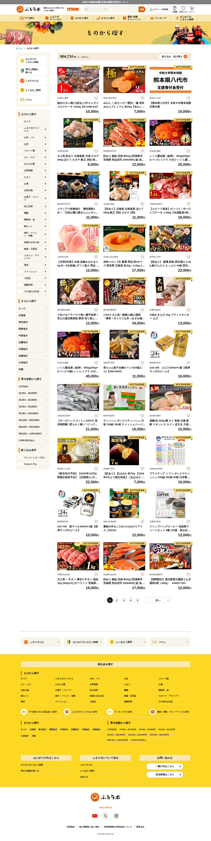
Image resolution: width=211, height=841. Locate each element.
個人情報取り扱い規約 (89, 827)
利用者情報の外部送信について (118, 827)
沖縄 (21, 369)
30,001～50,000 (28, 406)
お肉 (126, 678)
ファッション (61, 701)
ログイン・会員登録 (160, 9)
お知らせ (84, 777)
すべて (27, 121)
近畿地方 (23, 342)
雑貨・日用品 (130, 696)
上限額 (174, 12)
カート (191, 12)
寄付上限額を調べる (30, 771)
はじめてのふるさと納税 (32, 765)
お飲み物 (25, 690)
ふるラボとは (86, 765)
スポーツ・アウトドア (169, 696)
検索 (142, 9)
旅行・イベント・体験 (65, 696)
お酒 (161, 684)
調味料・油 (164, 690)
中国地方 (23, 349)
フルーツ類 (164, 678)
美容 (23, 701)
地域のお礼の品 (97, 696)
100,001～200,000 (29, 420)
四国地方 (23, 356)
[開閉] (45, 129)
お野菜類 (94, 684)
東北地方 (23, 322)
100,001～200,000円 (137, 735)
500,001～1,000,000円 (117, 740)
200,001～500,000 (29, 427)
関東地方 (23, 329)
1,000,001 (27, 440)
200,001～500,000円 (159, 735)
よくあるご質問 (87, 771)
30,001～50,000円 (166, 729)
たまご (127, 684)
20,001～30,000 (28, 400)
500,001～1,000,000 (30, 433)
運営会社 (140, 827)
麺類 (126, 690)
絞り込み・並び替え (172, 56)
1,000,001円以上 (138, 740)
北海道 (22, 315)
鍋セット (25, 696)
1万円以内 (112, 729)
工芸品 (93, 701)
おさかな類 (60, 684)
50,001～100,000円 (116, 735)
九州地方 (23, 362)
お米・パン (95, 678)
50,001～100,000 (28, 413)
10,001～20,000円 (127, 729)
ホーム (19, 48)
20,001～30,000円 (147, 729)
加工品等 (94, 690)
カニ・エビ (26, 684)
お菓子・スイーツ (63, 690)
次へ (158, 600)
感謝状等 (128, 701)
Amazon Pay (30, 464)
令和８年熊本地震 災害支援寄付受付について (105, 2)
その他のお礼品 (166, 701)
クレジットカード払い (35, 457)
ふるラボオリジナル (64, 678)
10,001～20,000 (28, 393)
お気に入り (183, 12)
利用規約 (71, 827)
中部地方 (23, 335)
